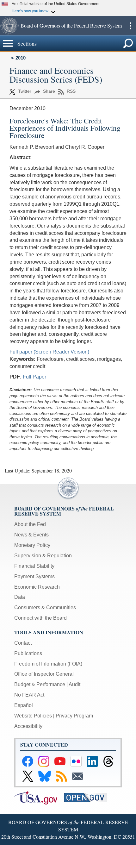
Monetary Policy (32, 545)
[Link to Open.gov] (88, 797)
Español (23, 705)
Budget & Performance (39, 684)
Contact (23, 643)
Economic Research (37, 587)
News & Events (31, 534)
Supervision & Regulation (43, 555)
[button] (9, 25)
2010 (20, 57)
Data (19, 597)
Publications (28, 653)
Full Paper (34, 376)
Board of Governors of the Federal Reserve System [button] (71, 25)
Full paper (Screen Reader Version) (49, 351)
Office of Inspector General (44, 674)
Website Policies (33, 715)
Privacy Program (74, 715)
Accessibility (28, 726)
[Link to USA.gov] (39, 797)
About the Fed (30, 524)
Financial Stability (34, 566)
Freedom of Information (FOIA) (48, 664)
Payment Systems (34, 576)
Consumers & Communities (45, 607)
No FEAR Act (29, 695)
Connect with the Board (40, 618)
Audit (74, 684)
